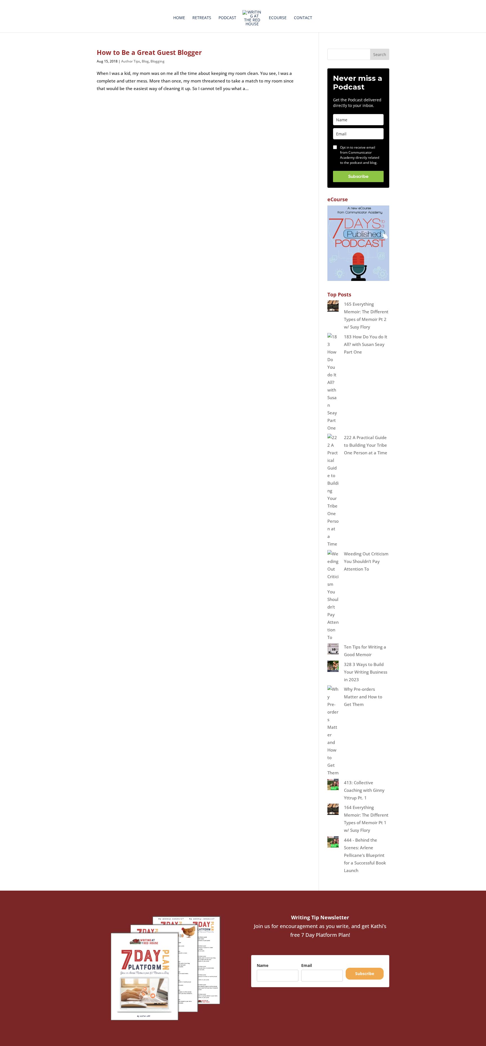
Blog (145, 61)
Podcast (227, 18)
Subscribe (358, 176)
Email (306, 965)
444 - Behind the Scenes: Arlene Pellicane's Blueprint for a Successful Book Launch (365, 855)
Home (179, 18)
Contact (303, 18)
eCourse (278, 18)
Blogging (157, 61)
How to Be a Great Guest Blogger (149, 52)
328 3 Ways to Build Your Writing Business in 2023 (365, 671)
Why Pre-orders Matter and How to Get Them (363, 696)
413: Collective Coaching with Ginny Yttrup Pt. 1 (364, 790)
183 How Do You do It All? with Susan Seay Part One (365, 344)
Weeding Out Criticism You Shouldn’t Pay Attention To (366, 561)
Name (262, 965)
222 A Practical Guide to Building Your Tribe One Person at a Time (365, 445)
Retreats (201, 18)
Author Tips (130, 61)
